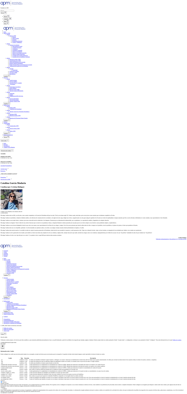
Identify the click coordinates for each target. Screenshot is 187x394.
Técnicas (4, 382)
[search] (7, 16)
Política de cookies (177, 340)
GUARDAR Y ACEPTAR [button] (7, 392)
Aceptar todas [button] (13, 342)
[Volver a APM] (11, 5)
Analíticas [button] (3, 387)
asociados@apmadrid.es (6, 165)
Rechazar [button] (8, 342)
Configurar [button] (3, 342)
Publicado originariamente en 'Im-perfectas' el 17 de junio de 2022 (171, 239)
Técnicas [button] (3, 380)
